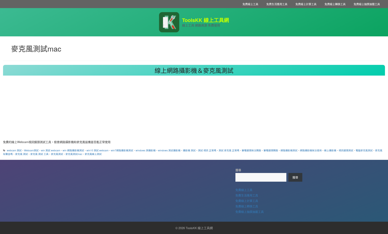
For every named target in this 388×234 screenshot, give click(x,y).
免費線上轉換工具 (335, 4)
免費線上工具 (250, 4)
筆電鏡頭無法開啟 (251, 150)
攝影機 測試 (189, 150)
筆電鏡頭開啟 (271, 150)
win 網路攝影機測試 (73, 150)
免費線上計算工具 (305, 4)
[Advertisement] (194, 109)
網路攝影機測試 (288, 150)
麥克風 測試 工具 (39, 154)
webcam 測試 (14, 150)
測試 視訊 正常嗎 (207, 150)
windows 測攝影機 (146, 150)
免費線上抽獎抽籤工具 (367, 4)
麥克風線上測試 (93, 154)
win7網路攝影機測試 (122, 150)
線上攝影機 (330, 150)
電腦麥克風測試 (364, 150)
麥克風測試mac (73, 154)
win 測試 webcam (50, 150)
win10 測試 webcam (97, 150)
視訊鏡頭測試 (346, 150)
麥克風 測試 (21, 154)
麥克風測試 (57, 154)
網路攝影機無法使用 (311, 150)
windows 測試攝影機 (169, 150)
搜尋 (238, 170)
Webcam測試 (31, 150)
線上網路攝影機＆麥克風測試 (194, 70)
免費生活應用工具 (276, 4)
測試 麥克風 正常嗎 (229, 150)
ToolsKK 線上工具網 (205, 20)
